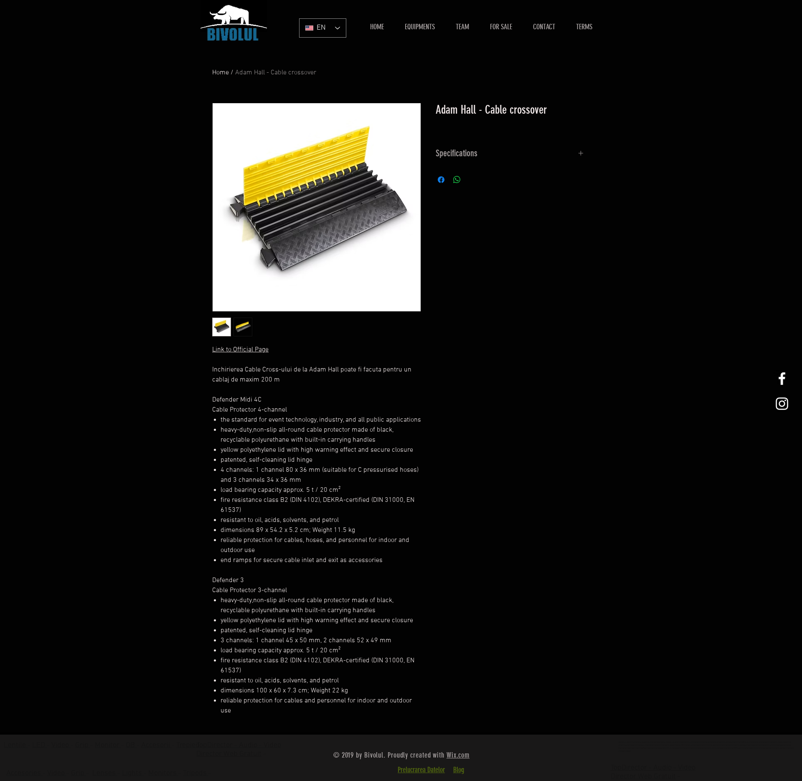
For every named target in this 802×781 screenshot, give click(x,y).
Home (220, 73)
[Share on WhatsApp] (457, 180)
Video (61, 745)
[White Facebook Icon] (782, 378)
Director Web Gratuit (228, 754)
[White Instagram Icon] (782, 403)
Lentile (16, 745)
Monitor (108, 745)
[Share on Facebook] (441, 180)
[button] (501, 26)
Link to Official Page (240, 350)
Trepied (188, 745)
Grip (82, 745)
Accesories (24, 773)
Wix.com (458, 755)
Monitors (163, 773)
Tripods (195, 773)
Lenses (104, 773)
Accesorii (156, 745)
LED (39, 745)
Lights (133, 773)
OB (131, 745)
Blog (458, 769)
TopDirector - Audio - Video (653, 767)
